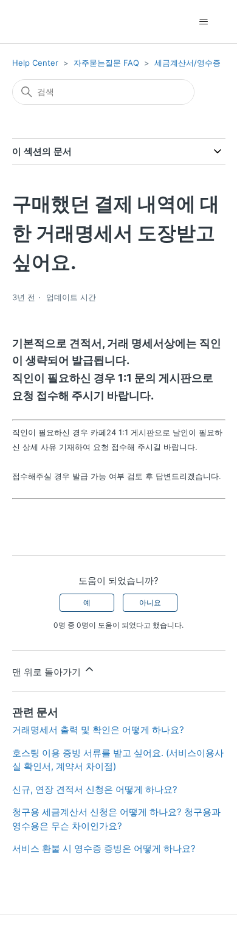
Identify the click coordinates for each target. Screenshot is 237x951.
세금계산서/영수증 (187, 63)
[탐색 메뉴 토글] (203, 22)
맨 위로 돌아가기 (47, 672)
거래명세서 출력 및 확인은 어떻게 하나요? (98, 729)
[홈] (33, 21)
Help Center (35, 63)
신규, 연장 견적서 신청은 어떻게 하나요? (94, 789)
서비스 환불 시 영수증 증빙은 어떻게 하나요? (104, 848)
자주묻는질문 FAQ (106, 63)
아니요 (150, 602)
